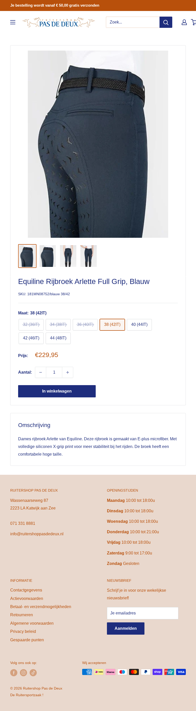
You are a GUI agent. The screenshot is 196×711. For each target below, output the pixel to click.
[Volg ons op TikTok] (33, 672)
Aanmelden (126, 628)
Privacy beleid (23, 631)
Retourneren (21, 615)
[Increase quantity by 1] (67, 372)
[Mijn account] (184, 22)
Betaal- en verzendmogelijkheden (40, 607)
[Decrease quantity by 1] (40, 372)
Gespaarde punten (27, 640)
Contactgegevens (26, 590)
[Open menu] (12, 22)
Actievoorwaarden (26, 598)
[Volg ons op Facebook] (13, 672)
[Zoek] (166, 22)
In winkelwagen (57, 391)
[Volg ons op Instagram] (23, 672)
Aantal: (25, 372)
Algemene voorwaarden (32, 623)
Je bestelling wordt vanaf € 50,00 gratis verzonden (54, 5)
